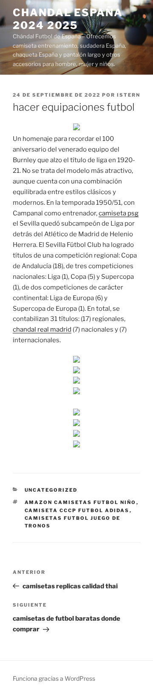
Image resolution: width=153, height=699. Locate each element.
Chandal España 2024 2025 (68, 19)
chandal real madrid (42, 329)
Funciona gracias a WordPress (54, 678)
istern (128, 95)
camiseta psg (119, 213)
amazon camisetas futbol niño (80, 502)
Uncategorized (51, 490)
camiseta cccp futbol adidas (77, 510)
